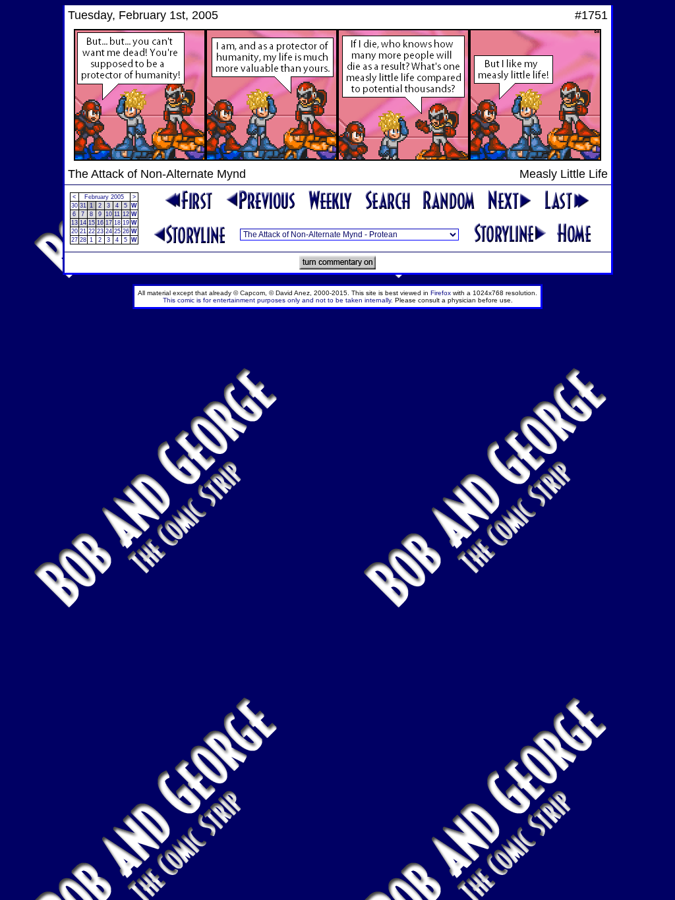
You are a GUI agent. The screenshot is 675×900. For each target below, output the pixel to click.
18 (117, 222)
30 (74, 205)
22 (91, 231)
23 (100, 231)
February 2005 (104, 197)
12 (126, 214)
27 (74, 240)
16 (100, 222)
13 (74, 222)
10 (108, 214)
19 (126, 222)
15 (91, 222)
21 (83, 231)
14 (83, 222)
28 (83, 240)
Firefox (440, 292)
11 (117, 214)
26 (126, 231)
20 (74, 231)
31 (83, 205)
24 (108, 231)
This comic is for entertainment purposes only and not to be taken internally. (278, 300)
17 (108, 222)
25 (117, 231)
